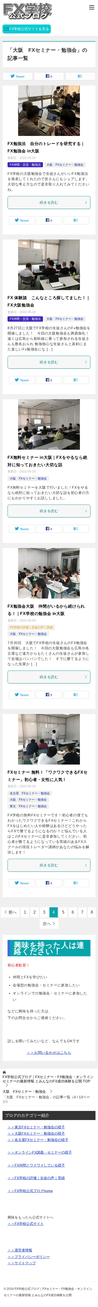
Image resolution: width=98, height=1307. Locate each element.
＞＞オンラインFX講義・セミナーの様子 (40, 1152)
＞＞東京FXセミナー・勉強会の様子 (36, 1127)
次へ (47, 923)
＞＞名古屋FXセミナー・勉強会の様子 (38, 1140)
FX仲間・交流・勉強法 (25, 165)
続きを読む (49, 202)
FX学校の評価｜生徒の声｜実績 (31, 627)
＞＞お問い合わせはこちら (49, 1053)
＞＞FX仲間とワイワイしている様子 (36, 1165)
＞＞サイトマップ (22, 1263)
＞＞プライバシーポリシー (29, 1257)
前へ (13, 912)
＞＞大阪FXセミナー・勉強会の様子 (36, 1133)
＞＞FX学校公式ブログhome (30, 1191)
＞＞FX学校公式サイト (26, 1224)
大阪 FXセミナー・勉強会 (64, 165)
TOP (48, 1079)
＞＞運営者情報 (20, 1250)
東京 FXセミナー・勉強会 (28, 806)
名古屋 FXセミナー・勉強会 (30, 793)
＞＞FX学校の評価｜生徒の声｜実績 (36, 1178)
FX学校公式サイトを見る (29, 29)
